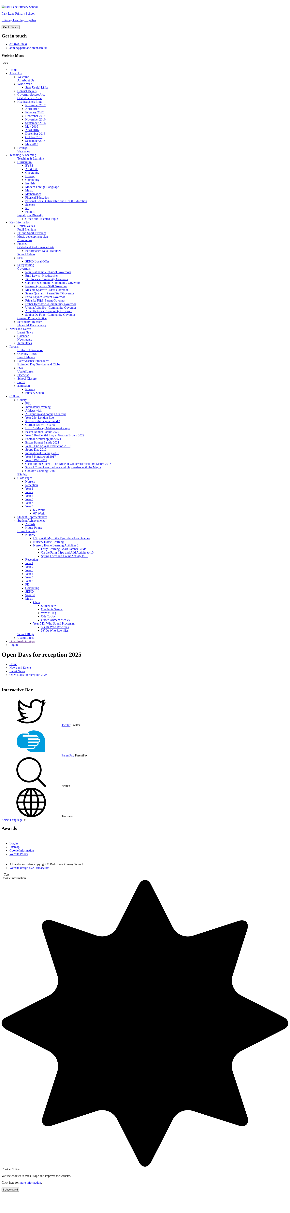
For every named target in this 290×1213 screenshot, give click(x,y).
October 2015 (33, 137)
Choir (36, 602)
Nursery (30, 389)
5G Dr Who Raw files (55, 627)
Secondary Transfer (29, 321)
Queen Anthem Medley (55, 620)
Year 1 (29, 488)
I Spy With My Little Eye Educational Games (61, 538)
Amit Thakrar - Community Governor (48, 311)
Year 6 (29, 506)
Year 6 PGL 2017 (36, 460)
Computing (32, 179)
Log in (13, 644)
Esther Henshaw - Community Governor (50, 304)
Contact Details (26, 91)
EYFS (29, 165)
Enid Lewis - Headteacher (41, 275)
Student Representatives (32, 517)
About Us (15, 73)
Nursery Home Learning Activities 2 (56, 545)
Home (13, 69)
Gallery (22, 400)
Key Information (19, 222)
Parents (14, 346)
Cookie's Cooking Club (40, 471)
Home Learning (27, 531)
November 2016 (35, 119)
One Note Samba (52, 609)
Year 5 (29, 502)
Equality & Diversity (30, 215)
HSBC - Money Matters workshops (47, 428)
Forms (21, 382)
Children (14, 396)
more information (30, 1182)
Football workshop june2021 (43, 439)
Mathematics (33, 194)
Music (29, 190)
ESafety (22, 474)
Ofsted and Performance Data (35, 247)
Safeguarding (25, 265)
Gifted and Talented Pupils (41, 218)
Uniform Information (30, 350)
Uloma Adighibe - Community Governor (50, 307)
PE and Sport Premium (31, 233)
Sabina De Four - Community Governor (50, 314)
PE (27, 584)
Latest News (25, 332)
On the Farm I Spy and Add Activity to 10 (67, 552)
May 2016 (31, 126)
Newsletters (24, 339)
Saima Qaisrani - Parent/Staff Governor (49, 293)
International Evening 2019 (42, 453)
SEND (29, 591)
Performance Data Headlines (43, 250)
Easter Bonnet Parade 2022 (42, 431)
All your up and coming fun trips (45, 414)
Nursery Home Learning (48, 541)
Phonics (30, 211)
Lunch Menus (26, 357)
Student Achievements (31, 520)
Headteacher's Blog (29, 101)
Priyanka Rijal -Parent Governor (45, 300)
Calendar (23, 336)
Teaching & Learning (22, 155)
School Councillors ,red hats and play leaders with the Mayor (63, 467)
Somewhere (48, 605)
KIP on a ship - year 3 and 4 (42, 421)
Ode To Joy (48, 616)
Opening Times (26, 353)
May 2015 (31, 144)
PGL (28, 403)
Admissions (24, 240)
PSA (20, 368)
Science (30, 204)
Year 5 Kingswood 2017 (40, 456)
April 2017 (32, 108)
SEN (20, 258)
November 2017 (35, 105)
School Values (26, 254)
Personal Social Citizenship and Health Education (56, 201)
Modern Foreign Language (42, 187)
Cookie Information (21, 850)
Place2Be (23, 375)
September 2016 (35, 123)
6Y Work (39, 513)
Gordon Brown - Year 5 (40, 424)
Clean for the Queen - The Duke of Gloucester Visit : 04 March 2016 (68, 463)
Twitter (66, 725)
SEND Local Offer (37, 261)
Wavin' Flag (48, 612)
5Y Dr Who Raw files (54, 630)
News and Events (20, 329)
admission (23, 385)
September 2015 (35, 140)
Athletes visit (33, 410)
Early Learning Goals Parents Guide (63, 549)
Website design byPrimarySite (29, 867)
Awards (30, 524)
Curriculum (24, 162)
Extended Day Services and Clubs (38, 364)
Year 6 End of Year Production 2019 (47, 446)
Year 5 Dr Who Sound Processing (54, 623)
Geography (32, 172)
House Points (33, 527)
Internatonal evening (38, 407)
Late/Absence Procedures (33, 360)
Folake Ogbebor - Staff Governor (46, 286)
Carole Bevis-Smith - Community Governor (52, 282)
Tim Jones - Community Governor (46, 279)
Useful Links (25, 371)
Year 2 (29, 492)
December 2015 (35, 133)
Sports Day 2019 (35, 449)
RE (27, 208)
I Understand (10, 1189)
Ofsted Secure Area (29, 98)
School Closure (26, 378)
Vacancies (23, 151)
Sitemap (14, 847)
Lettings (22, 147)
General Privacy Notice (32, 318)
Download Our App (22, 641)
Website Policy (18, 854)
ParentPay (68, 755)
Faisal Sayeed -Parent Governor (45, 297)
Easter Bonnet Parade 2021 (42, 442)
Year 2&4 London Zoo (39, 417)
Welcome (23, 76)
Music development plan (32, 236)
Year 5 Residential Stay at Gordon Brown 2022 (54, 435)
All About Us (25, 80)
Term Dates (24, 343)
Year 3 (29, 495)
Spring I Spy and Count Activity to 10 (64, 556)
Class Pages (24, 478)
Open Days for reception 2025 (28, 674)
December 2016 (35, 116)
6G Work (39, 510)
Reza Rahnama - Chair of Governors (48, 272)
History (30, 176)
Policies (22, 243)
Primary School (35, 392)
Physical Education (37, 197)
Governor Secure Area (31, 94)
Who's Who (24, 84)
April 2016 (32, 130)
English (30, 183)
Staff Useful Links (36, 87)
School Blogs (25, 634)
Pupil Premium (26, 229)
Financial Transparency (31, 325)
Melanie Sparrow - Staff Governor (46, 289)
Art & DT (31, 169)
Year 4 (29, 499)
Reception (31, 485)
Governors (24, 268)
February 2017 (34, 112)
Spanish (30, 595)
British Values (26, 226)
